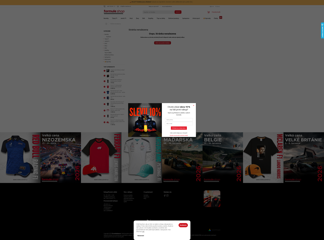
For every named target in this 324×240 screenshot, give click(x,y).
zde (143, 231)
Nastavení (140, 235)
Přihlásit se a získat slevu (179, 128)
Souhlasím (183, 225)
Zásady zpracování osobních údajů (179, 135)
